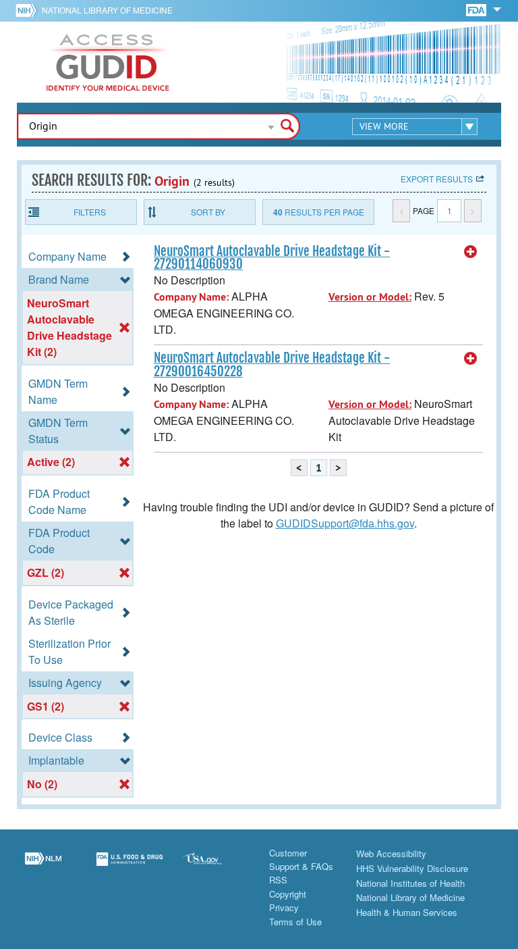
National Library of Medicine (107, 10)
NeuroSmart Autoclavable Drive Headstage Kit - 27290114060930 (272, 257)
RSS (278, 879)
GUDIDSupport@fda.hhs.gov (345, 523)
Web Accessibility (391, 853)
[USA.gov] (216, 867)
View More (384, 126)
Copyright (287, 894)
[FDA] (477, 9)
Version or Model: (369, 297)
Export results (437, 178)
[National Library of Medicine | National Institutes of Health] (43, 867)
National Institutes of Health (410, 883)
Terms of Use (295, 921)
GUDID (107, 62)
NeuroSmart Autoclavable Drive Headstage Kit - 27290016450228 (272, 364)
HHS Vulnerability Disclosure (412, 868)
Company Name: (191, 297)
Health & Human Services (406, 912)
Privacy (284, 907)
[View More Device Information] (471, 252)
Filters (90, 211)
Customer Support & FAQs (301, 859)
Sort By (208, 211)
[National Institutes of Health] (29, 10)
